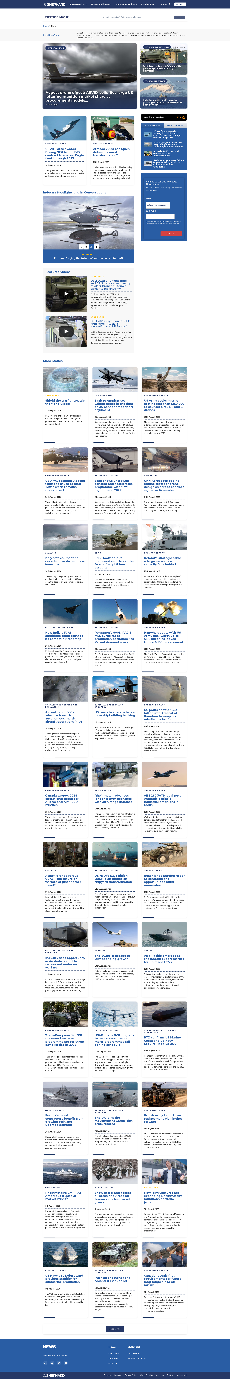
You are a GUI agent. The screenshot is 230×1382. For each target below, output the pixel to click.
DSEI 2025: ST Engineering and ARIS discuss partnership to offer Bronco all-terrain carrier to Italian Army (111, 287)
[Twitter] (59, 1366)
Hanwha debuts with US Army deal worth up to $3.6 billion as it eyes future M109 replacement (163, 640)
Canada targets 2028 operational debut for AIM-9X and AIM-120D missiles (62, 803)
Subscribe (113, 1361)
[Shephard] (54, 4)
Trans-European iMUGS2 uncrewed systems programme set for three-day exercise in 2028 (65, 1043)
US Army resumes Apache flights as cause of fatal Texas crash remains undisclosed (65, 488)
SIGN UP (171, 234)
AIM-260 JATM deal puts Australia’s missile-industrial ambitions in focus (162, 803)
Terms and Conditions (113, 1378)
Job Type (151, 211)
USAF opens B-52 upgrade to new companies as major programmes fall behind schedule (114, 1043)
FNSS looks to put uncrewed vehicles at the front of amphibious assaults (114, 565)
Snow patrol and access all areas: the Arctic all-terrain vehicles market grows (113, 1200)
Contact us (180, 4)
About (164, 4)
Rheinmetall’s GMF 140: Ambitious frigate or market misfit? (63, 1199)
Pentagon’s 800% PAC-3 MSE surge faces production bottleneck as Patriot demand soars (114, 640)
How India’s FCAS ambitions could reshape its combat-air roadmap (64, 639)
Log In (179, 17)
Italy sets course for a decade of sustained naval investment (65, 564)
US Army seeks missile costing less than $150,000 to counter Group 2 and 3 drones (164, 408)
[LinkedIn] (45, 1366)
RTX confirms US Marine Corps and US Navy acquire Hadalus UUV (162, 1044)
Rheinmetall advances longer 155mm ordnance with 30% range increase (113, 802)
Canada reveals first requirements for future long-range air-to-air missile (162, 1283)
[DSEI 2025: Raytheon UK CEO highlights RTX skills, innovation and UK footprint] (66, 334)
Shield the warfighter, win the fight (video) (65, 405)
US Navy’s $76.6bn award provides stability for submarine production (64, 1282)
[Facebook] (52, 1366)
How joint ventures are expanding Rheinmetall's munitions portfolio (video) (163, 1200)
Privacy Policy (152, 223)
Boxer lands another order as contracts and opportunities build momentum (164, 883)
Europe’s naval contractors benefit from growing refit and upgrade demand (64, 1123)
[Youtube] (66, 1366)
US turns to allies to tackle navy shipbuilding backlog (115, 716)
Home (46, 26)
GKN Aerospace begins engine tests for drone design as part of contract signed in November (164, 488)
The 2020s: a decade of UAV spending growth (112, 960)
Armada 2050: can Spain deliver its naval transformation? (111, 152)
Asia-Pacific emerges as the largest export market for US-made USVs (164, 962)
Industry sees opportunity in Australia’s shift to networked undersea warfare (65, 965)
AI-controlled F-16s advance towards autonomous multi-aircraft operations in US (64, 719)
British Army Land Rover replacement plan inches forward (163, 1121)
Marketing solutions (137, 1361)
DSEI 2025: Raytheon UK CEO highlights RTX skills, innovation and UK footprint (110, 326)
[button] (90, 76)
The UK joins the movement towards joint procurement (113, 1124)
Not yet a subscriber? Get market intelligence (122, 17)
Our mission (133, 1356)
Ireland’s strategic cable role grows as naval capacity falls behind (162, 564)
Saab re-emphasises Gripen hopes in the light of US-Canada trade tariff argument (114, 408)
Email (150, 198)
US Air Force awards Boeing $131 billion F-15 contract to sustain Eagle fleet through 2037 (64, 153)
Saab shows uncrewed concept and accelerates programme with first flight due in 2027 (113, 488)
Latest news (114, 1356)
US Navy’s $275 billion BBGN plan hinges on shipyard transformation (113, 882)
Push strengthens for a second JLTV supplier (112, 1282)
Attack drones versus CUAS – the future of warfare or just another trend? (63, 883)
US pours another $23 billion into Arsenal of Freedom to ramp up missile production (160, 717)
